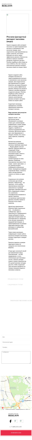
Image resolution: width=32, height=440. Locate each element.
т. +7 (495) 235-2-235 (16, 426)
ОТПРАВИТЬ (16, 367)
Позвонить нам (16, 432)
